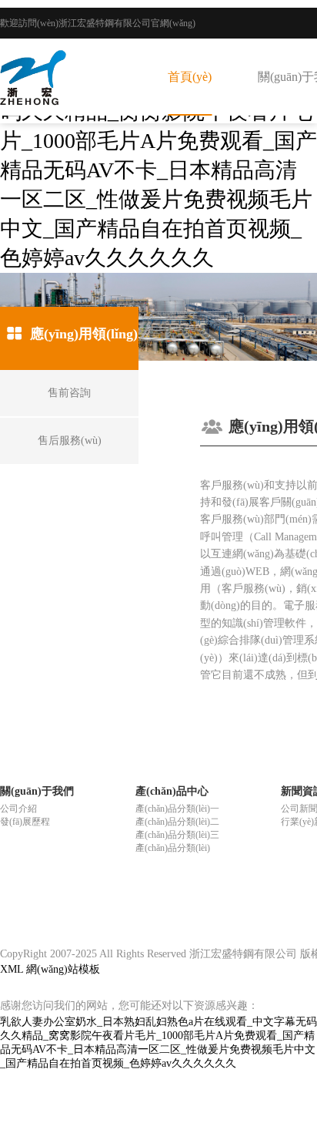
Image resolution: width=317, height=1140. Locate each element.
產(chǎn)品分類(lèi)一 (177, 808)
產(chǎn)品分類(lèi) (172, 847)
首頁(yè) (190, 76)
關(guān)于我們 (37, 791)
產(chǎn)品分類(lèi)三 (177, 834)
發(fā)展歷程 (25, 821)
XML (11, 969)
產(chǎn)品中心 (172, 791)
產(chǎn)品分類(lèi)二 (177, 821)
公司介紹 (18, 808)
